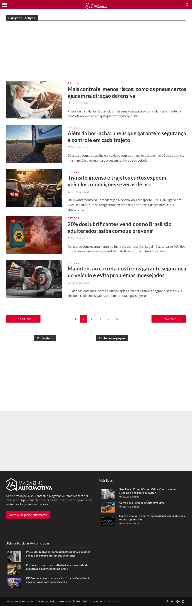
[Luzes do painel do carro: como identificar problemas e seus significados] (108, 520)
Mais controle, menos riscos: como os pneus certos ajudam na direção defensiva (127, 92)
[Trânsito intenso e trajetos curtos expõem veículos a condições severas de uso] (34, 188)
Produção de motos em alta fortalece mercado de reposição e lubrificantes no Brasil (57, 566)
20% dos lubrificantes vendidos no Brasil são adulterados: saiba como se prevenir (120, 227)
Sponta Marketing (114, 601)
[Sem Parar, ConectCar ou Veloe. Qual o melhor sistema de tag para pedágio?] (108, 493)
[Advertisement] (96, 52)
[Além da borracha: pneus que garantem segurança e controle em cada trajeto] (34, 143)
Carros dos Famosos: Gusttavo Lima (142, 502)
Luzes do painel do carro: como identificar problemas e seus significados (152, 517)
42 (116, 318)
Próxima (168, 318)
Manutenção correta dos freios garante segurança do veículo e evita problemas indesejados (127, 271)
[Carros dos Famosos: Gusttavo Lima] (108, 507)
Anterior (24, 318)
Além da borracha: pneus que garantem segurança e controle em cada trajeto (127, 136)
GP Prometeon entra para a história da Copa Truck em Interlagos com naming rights (57, 579)
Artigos (73, 83)
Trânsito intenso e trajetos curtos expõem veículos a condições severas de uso (117, 181)
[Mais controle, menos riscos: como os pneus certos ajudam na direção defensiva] (34, 99)
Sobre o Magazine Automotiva (28, 515)
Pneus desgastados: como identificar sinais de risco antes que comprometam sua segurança (58, 553)
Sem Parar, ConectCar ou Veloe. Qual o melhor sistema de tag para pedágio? (148, 491)
